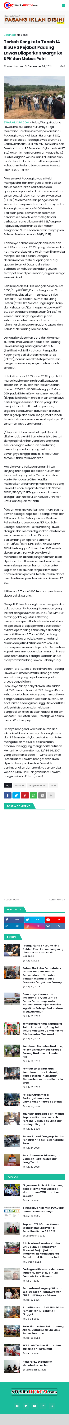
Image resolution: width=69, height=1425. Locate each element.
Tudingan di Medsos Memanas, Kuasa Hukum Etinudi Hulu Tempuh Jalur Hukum (43, 1273)
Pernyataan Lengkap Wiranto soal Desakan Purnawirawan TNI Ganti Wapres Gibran (42, 1292)
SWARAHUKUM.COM (16, 122)
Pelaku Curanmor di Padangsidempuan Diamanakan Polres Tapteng (42, 1098)
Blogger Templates (37, 1418)
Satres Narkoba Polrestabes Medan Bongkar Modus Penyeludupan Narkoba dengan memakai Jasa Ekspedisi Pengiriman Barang (42, 975)
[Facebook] (8, 795)
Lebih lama (56, 899)
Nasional (22, 35)
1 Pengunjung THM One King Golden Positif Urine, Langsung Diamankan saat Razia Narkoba (42, 951)
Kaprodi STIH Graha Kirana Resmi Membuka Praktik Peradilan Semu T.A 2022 (40, 1227)
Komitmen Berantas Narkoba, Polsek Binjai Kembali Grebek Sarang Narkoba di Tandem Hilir (42, 1052)
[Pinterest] (25, 795)
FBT (57, 1418)
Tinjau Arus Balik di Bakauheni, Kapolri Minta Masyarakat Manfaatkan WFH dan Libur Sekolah (42, 1191)
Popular (12, 1177)
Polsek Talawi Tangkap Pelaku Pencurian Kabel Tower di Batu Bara (43, 1140)
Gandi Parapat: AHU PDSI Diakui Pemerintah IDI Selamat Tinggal (43, 1311)
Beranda (9, 35)
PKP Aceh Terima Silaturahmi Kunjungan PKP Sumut (41, 1347)
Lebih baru (12, 899)
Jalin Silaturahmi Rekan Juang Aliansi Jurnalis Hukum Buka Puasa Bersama (43, 1330)
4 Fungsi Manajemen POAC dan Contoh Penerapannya (43, 1209)
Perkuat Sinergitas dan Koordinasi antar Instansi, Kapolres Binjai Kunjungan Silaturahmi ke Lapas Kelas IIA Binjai (42, 1075)
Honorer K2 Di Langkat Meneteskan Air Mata (37, 1363)
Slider (53, 785)
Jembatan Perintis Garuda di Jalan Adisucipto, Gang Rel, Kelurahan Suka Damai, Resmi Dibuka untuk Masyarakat (42, 1029)
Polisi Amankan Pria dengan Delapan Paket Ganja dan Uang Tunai (41, 1159)
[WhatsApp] (33, 795)
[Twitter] (16, 795)
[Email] (42, 795)
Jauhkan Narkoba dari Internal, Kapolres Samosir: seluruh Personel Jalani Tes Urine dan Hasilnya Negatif (43, 1119)
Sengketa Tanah (37, 785)
